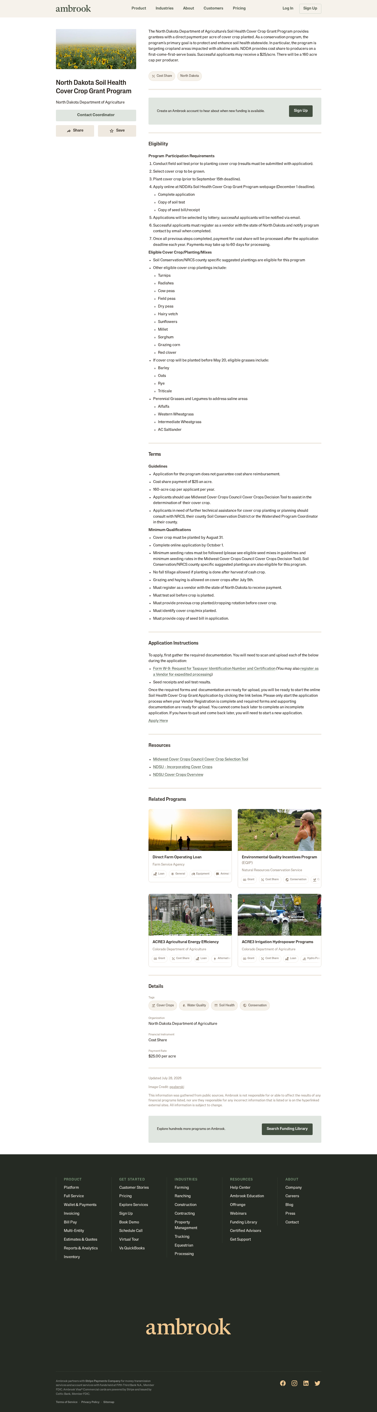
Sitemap (108, 1402)
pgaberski (177, 1087)
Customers (213, 9)
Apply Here (158, 721)
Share (78, 131)
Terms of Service (66, 1402)
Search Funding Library (287, 1129)
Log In (288, 9)
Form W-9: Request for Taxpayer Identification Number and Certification (214, 669)
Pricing (239, 9)
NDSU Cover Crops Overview (178, 775)
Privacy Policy (90, 1402)
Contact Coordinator (96, 115)
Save (120, 131)
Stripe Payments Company (103, 1381)
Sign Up (310, 9)
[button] (139, 9)
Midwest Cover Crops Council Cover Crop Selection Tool (200, 759)
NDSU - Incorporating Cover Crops (182, 767)
